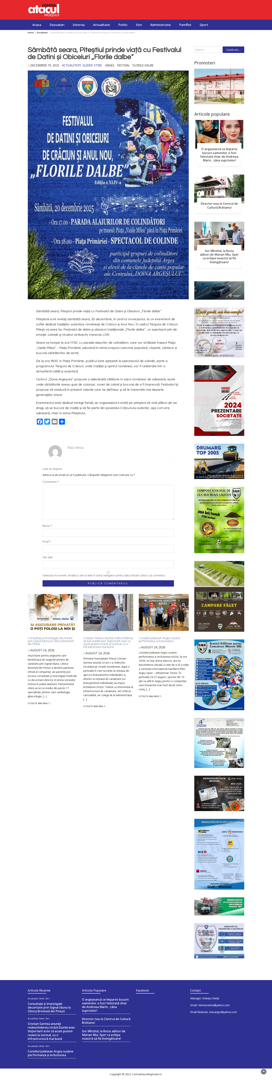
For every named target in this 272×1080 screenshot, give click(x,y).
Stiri (139, 25)
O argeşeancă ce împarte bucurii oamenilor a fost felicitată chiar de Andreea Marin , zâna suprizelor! (219, 154)
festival (123, 65)
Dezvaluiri (57, 25)
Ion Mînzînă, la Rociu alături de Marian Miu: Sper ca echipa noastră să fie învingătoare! (219, 256)
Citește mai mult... (40, 703)
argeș (109, 65)
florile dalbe (143, 65)
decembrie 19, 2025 (44, 65)
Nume (47, 526)
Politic (122, 25)
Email (47, 541)
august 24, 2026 (42, 650)
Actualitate (101, 25)
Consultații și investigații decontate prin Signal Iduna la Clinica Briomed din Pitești (50, 641)
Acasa (36, 25)
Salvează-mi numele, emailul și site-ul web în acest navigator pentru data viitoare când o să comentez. (104, 575)
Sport (204, 25)
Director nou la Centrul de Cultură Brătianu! (219, 205)
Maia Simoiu (76, 448)
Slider (88, 65)
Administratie (160, 25)
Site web (48, 557)
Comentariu (51, 481)
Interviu (79, 25)
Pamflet (185, 25)
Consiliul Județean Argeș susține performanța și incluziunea (159, 639)
